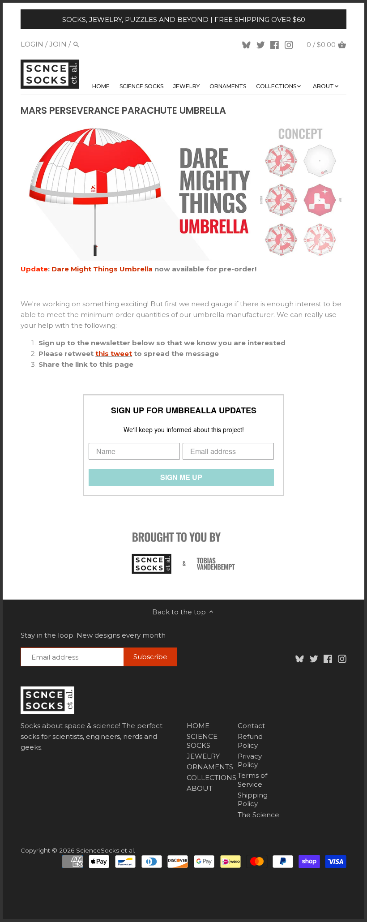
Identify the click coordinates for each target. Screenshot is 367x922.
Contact (251, 725)
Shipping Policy (253, 799)
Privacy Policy (250, 760)
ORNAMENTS (210, 767)
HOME (198, 725)
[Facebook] (274, 44)
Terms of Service (252, 780)
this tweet (113, 353)
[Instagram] (289, 44)
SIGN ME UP (181, 477)
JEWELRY (203, 756)
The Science (258, 815)
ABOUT (200, 788)
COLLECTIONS (211, 777)
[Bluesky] (246, 44)
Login (32, 44)
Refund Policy (250, 741)
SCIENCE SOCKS (202, 741)
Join (58, 44)
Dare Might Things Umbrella (102, 269)
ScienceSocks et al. (105, 850)
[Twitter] (260, 44)
